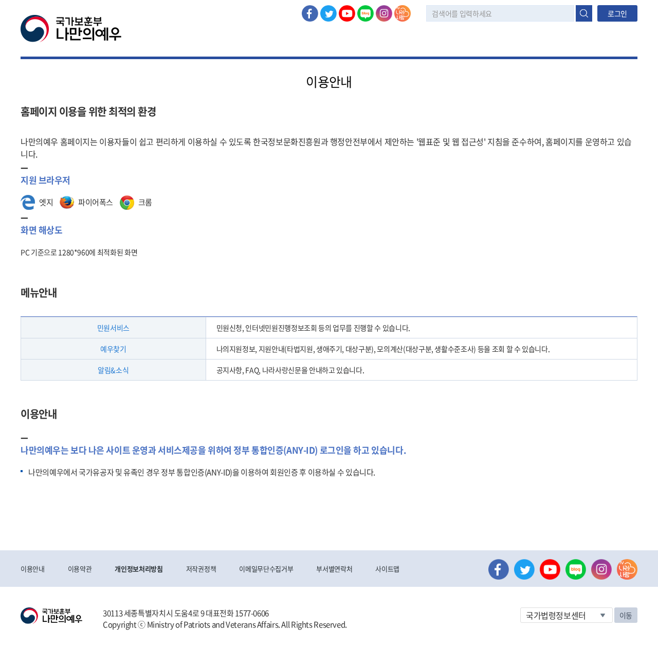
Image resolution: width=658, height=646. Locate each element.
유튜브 (347, 13)
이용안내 (33, 568)
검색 (584, 13)
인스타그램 (384, 13)
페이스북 (310, 13)
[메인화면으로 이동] (71, 27)
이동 (625, 615)
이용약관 (80, 568)
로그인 (617, 13)
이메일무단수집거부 (266, 568)
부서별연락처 (334, 568)
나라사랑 (402, 13)
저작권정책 (201, 568)
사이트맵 (387, 568)
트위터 (328, 13)
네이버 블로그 (365, 13)
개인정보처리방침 (138, 568)
